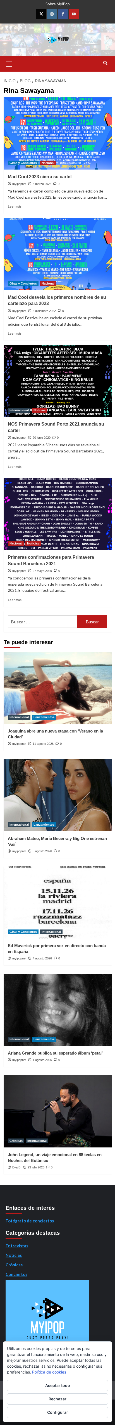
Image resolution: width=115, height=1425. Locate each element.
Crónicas (16, 1140)
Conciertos (16, 1274)
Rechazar (57, 1398)
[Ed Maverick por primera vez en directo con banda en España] (58, 902)
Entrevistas (17, 1245)
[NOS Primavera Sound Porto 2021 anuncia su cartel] (58, 381)
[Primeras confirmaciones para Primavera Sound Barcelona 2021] (58, 514)
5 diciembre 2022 (44, 311)
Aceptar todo (57, 1385)
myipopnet (19, 184)
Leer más (14, 206)
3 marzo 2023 (42, 184)
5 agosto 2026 (42, 851)
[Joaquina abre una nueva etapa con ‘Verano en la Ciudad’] (58, 688)
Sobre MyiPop (57, 3)
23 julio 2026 (36, 1167)
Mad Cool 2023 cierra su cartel (39, 176)
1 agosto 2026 (42, 1060)
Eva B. (16, 1167)
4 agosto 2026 (42, 958)
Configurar (57, 1412)
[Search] (105, 63)
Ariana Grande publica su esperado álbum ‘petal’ (55, 1053)
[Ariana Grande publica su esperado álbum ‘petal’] (58, 1010)
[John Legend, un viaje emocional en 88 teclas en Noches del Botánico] (58, 1111)
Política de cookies (49, 1372)
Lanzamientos (43, 717)
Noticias (39, 410)
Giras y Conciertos (23, 163)
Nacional (48, 163)
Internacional (19, 410)
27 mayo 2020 (42, 570)
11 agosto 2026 (43, 743)
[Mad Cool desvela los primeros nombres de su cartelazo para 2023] (58, 254)
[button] (9, 63)
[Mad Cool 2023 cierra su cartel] (58, 133)
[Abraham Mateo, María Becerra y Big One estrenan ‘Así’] (58, 795)
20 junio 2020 (42, 437)
